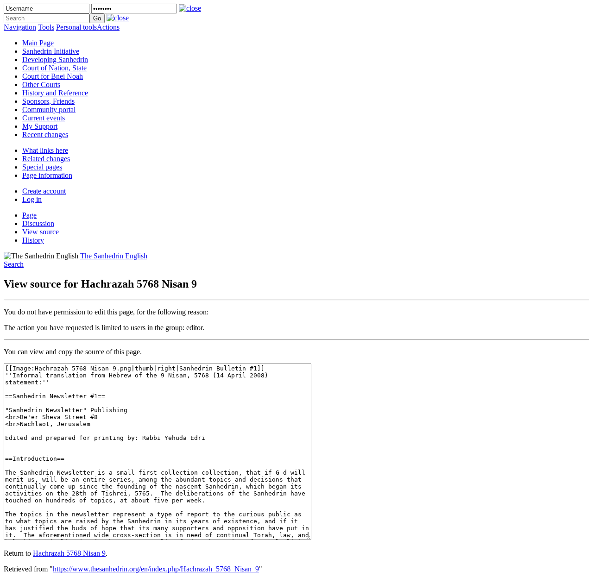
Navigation (20, 27)
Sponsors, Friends (48, 101)
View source (40, 232)
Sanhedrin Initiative (50, 51)
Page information (47, 175)
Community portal (49, 109)
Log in (32, 199)
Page (29, 215)
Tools (46, 27)
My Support (39, 126)
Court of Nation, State (54, 68)
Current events (43, 118)
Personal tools (76, 27)
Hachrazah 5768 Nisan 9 (69, 553)
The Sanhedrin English (113, 256)
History (33, 240)
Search (14, 264)
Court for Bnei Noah (52, 76)
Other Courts (41, 84)
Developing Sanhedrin (55, 59)
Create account (44, 191)
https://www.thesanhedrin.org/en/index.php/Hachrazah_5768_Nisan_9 (156, 569)
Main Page (38, 43)
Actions (108, 27)
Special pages (42, 167)
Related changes (46, 159)
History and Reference (55, 93)
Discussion (38, 223)
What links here (45, 150)
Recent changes (45, 134)
